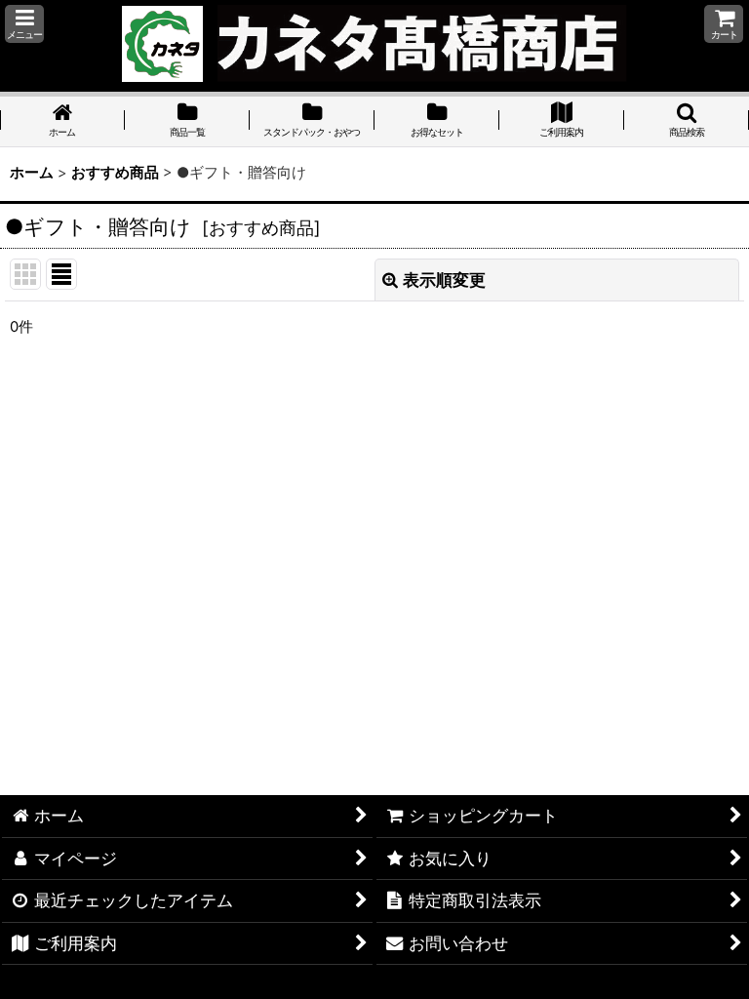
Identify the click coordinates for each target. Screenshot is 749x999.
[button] (24, 24)
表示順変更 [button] (444, 279)
